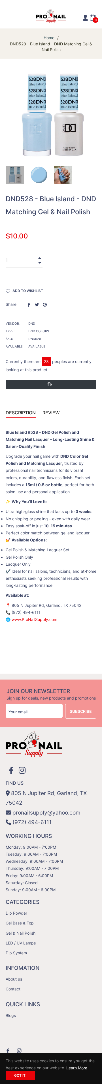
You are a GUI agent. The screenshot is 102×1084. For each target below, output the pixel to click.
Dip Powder (16, 913)
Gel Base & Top (20, 923)
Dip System (16, 952)
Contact (13, 988)
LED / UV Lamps (21, 943)
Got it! (20, 1075)
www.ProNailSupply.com (34, 619)
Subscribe (81, 711)
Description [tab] (21, 412)
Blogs (11, 1015)
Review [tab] (51, 412)
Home (49, 37)
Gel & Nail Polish (20, 933)
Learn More (76, 1067)
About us (14, 979)
